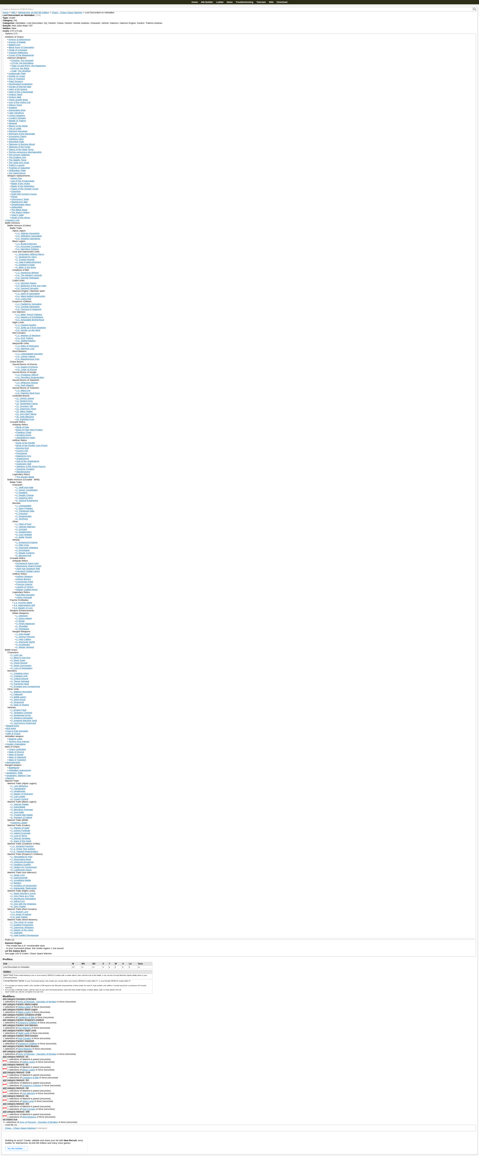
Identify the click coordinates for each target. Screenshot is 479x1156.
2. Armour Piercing (25, 637)
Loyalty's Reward (17, 118)
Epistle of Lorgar (17, 76)
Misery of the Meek (18, 126)
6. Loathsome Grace (21, 870)
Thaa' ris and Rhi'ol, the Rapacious (28, 65)
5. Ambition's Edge (25, 265)
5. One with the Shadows (23, 904)
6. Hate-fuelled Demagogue (25, 935)
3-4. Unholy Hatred (25, 356)
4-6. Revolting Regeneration (30, 377)
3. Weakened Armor (21, 715)
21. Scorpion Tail (24, 406)
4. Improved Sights (25, 642)
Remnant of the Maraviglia (22, 134)
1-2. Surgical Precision (22, 846)
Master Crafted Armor (27, 589)
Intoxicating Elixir (17, 110)
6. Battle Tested (24, 537)
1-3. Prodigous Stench (27, 375)
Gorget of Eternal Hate (20, 86)
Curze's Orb (22, 451)
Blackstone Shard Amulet (28, 566)
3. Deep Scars (18, 660)
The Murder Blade (25, 477)
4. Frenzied (21, 513)
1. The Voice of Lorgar (22, 922)
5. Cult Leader (18, 796)
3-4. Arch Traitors (24, 338)
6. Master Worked (25, 647)
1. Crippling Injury (20, 673)
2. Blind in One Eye (20, 657)
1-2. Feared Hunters (26, 325)
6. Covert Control (19, 799)
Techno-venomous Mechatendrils (25, 152)
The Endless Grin (17, 157)
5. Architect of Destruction (24, 885)
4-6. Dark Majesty (25, 385)
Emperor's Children (27, 1022)
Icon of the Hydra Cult (19, 102)
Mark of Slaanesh (17, 757)
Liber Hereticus (16, 113)
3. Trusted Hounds (25, 259)
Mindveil (13, 123)
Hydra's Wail (15, 97)
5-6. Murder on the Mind (28, 330)
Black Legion (24, 1012)
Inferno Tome (15, 105)
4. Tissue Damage (20, 681)
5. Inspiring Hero (24, 498)
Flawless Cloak (23, 432)
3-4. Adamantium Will (24, 605)
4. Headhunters (24, 532)
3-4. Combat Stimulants (28, 306)
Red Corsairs (24, 1038)
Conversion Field (24, 581)
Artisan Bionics (23, 579)
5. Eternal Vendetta (20, 838)
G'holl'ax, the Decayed (22, 60)
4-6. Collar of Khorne (26, 369)
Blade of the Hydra (20, 183)
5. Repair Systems (25, 553)
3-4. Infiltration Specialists (29, 236)
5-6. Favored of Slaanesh (28, 309)
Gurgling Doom (23, 435)
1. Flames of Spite (20, 828)
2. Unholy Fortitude (20, 830)
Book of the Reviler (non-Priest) (32, 445)
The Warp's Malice (20, 212)
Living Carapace (17, 115)
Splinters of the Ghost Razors (31, 466)
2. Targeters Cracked (21, 712)
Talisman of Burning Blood (22, 144)
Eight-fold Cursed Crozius (24, 194)
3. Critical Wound (19, 678)
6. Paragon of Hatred (21, 817)
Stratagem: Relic (14, 773)
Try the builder (15, 1148)
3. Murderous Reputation (23, 898)
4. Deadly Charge (25, 495)
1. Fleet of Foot (23, 524)
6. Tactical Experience (27, 500)
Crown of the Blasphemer (21, 55)
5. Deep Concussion (21, 665)
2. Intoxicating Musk (21, 859)
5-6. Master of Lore (23, 608)
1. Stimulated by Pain (21, 857)
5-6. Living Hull (23, 299)
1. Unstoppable (23, 506)
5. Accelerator (23, 644)
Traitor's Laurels (17, 165)
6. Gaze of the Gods (21, 841)
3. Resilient (21, 492)
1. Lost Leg (16, 655)
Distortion (16, 191)
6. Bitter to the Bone (26, 267)
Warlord (10, 778)
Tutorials (261, 2)
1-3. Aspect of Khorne (27, 367)
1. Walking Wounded (21, 692)
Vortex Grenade (24, 597)
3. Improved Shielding (27, 547)
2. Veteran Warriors (25, 526)
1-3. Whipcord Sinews (27, 382)
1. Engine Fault (18, 710)
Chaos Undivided (17, 749)
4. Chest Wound (19, 663)
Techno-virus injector (19, 741)
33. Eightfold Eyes (25, 419)
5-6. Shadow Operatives (28, 238)
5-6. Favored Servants (27, 288)
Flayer (14, 196)
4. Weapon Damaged (21, 718)
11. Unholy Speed (25, 398)
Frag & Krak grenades (17, 731)
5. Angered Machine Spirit (24, 720)
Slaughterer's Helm (25, 437)
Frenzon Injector (24, 584)
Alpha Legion (24, 1007)
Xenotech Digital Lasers (28, 571)
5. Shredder (22, 626)
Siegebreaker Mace (21, 204)
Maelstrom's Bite (19, 202)
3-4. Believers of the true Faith (31, 286)
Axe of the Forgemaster (23, 181)
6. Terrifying (22, 519)
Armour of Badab (17, 42)
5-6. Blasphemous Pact (27, 359)
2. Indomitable (18, 807)
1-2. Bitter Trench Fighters (29, 314)
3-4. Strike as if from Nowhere (31, 327)
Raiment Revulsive (18, 131)
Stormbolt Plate (16, 141)
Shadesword (22, 458)
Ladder (220, 2)
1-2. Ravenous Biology (27, 272)
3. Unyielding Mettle (21, 880)
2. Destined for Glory (26, 257)
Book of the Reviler (25, 443)
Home (195, 2)
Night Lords (24, 1033)
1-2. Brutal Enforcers (26, 244)
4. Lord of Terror (19, 836)
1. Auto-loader (23, 634)
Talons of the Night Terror (21, 149)
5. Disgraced (17, 702)
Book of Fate (22, 427)
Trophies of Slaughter (19, 168)
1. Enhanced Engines (27, 542)
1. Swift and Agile (24, 487)
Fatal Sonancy (16, 81)
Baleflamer (14, 767)
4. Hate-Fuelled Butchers (28, 262)
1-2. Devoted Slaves (26, 283)
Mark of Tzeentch (17, 760)
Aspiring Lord (12, 220)
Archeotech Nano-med (27, 563)
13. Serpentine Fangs (27, 403)
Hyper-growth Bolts (18, 100)
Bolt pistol (11, 728)
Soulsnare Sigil (23, 464)
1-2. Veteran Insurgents (28, 233)
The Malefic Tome (17, 160)
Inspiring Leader (19, 822)
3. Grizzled (21, 529)
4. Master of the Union (22, 930)
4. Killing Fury (18, 901)
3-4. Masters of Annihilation (29, 317)
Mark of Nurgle (16, 754)
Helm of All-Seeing (18, 89)
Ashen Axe (16, 178)
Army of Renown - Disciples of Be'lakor (37, 1001)
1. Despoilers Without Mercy (30, 254)
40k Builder (207, 2)
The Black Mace (19, 210)
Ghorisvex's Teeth (20, 199)
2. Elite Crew (22, 545)
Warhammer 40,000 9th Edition (33, 12)
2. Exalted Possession (22, 925)
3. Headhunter (18, 791)
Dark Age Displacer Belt (28, 568)
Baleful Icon (14, 45)
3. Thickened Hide (25, 511)
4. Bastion (16, 883)
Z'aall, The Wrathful (21, 71)
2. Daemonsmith (19, 877)
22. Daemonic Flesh (26, 409)
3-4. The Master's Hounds (29, 275)
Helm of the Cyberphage (21, 92)
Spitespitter (16, 207)
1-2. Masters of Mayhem (28, 335)
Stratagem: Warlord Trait (18, 775)
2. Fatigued (16, 694)
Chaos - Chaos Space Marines (67, 12)
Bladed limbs (12, 726)
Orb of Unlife (15, 128)
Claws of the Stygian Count (24, 189)
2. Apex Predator (24, 508)
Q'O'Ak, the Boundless (22, 63)
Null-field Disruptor (25, 595)
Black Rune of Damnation (21, 47)
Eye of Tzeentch (17, 79)
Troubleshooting (244, 2)
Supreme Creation (25, 469)
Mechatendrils (13, 762)
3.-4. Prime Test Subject (23, 849)
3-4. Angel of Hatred (21, 914)
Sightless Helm (16, 139)
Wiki (271, 2)
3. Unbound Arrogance (22, 862)
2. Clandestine (18, 788)
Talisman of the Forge (19, 147)
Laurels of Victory (25, 587)
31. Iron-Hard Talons (26, 414)
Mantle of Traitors (17, 120)
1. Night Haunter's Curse (23, 893)
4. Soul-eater (17, 812)
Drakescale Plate (17, 73)
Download (282, 2)
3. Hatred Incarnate (20, 833)
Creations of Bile (26, 1017)
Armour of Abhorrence (20, 39)
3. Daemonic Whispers (22, 927)
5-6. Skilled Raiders (26, 341)
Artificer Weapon (24, 576)
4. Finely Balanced (25, 623)
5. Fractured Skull (20, 684)
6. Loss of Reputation (21, 668)
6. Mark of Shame (20, 705)
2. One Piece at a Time (22, 896)
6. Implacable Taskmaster (24, 888)
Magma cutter (15, 739)
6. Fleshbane (22, 629)
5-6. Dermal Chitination (27, 278)
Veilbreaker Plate (17, 170)
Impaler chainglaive (16, 744)
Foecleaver (21, 453)
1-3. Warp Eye (23, 390)
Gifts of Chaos (13, 733)
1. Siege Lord (18, 875)
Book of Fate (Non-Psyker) (29, 430)
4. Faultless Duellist (21, 864)
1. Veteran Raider (20, 804)
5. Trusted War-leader (22, 815)
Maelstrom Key (23, 456)
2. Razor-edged (24, 618)
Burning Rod (22, 448)
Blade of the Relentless (22, 186)
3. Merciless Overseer (22, 809)
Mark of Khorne (16, 752)
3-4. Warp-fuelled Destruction (30, 296)
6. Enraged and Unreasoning (25, 686)
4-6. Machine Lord (25, 348)
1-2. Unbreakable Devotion (29, 354)
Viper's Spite (17, 215)
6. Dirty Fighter (18, 906)
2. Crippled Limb (19, 676)
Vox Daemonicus (17, 173)
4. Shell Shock (18, 699)
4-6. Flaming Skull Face (28, 393)
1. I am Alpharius (19, 786)
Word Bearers (25, 1049)
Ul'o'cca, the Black (20, 68)
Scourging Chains (17, 136)
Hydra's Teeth (15, 94)
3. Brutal (20, 621)
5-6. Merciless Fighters (27, 249)
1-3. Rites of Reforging (27, 346)
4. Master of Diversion (22, 794)
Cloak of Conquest (18, 50)
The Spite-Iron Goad (19, 162)
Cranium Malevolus (18, 52)
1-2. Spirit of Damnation (28, 293)
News (230, 2)
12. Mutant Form (24, 401)
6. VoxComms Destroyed (23, 723)
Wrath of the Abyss (20, 217)
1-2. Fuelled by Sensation (29, 304)
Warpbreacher (23, 471)
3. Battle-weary (18, 697)
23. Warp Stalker (24, 411)
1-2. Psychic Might (23, 602)
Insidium (13, 107)
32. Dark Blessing (25, 416)
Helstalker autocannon (20, 770)
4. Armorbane (23, 550)
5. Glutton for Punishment (24, 867)
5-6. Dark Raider (19, 917)
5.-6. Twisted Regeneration (24, 851)
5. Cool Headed (24, 534)
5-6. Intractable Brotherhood (30, 320)
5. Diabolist (16, 932)
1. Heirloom (22, 616)
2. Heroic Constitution (27, 490)
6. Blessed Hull (23, 555)
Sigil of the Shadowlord (27, 461)
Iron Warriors (24, 1028)
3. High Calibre (23, 639)
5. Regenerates (24, 516)
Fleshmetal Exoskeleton (21, 84)
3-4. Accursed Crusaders (28, 246)
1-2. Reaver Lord (19, 912)
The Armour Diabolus (19, 155)
